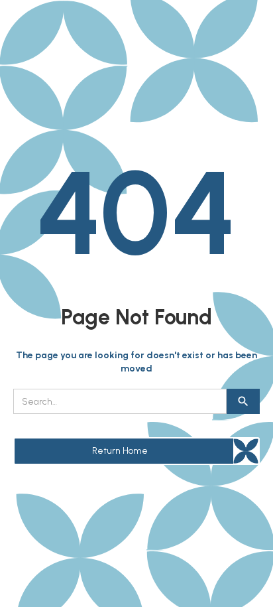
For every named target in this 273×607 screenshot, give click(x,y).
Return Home (120, 450)
